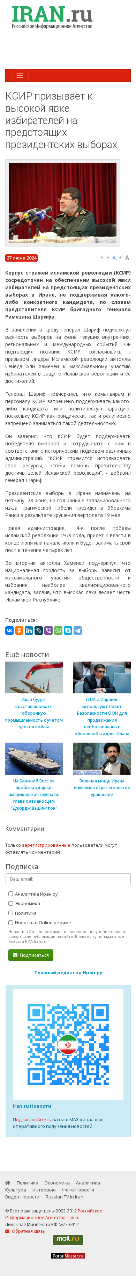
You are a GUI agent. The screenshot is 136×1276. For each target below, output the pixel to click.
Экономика (27, 903)
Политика (25, 913)
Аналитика (88, 1183)
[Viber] (48, 630)
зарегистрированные (46, 845)
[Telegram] (78, 630)
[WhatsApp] (58, 630)
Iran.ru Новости (32, 1106)
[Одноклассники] (19, 630)
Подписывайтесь (32, 1119)
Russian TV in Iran (64, 1197)
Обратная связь (28, 1231)
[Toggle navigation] (20, 75)
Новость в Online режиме (42, 922)
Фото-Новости (78, 1190)
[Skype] (68, 630)
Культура (15, 1190)
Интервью (44, 1190)
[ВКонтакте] (9, 630)
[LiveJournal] (39, 630)
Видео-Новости (22, 1197)
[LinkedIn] (29, 630)
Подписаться (34, 955)
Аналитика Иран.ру (36, 894)
